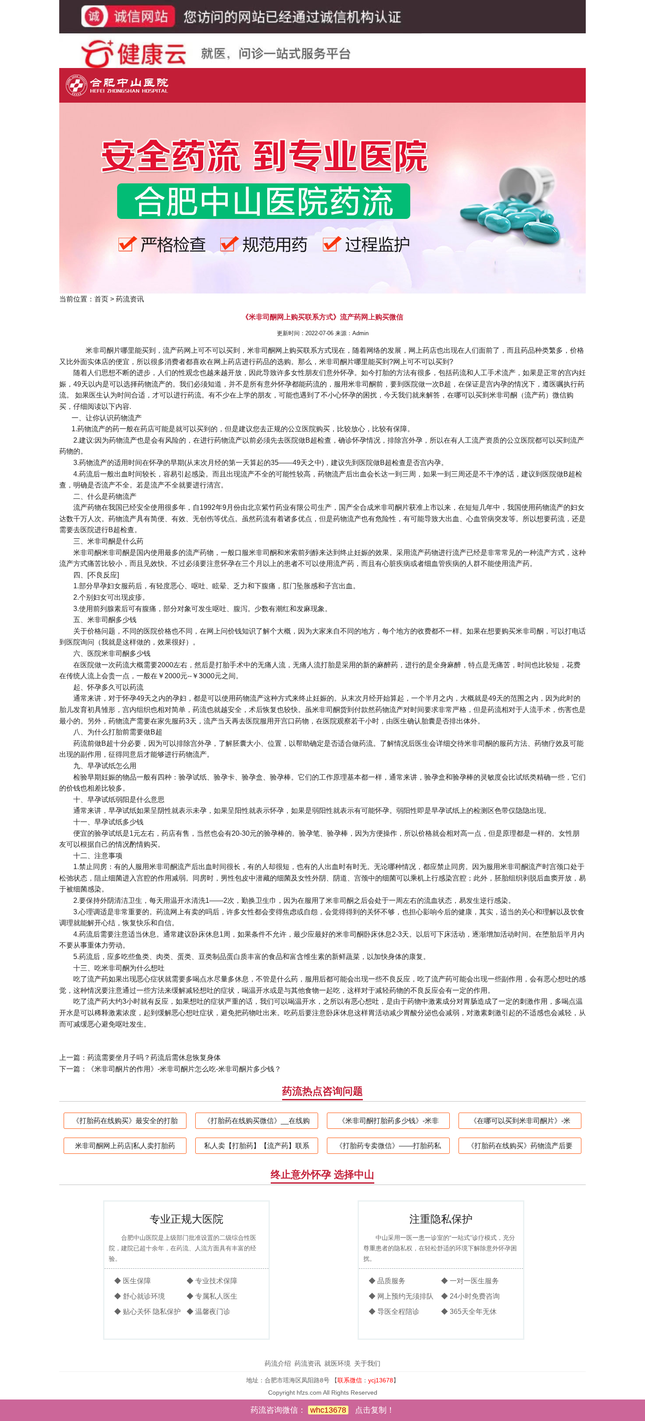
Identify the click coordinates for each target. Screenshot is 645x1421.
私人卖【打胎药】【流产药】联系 (256, 1145)
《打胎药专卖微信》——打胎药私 (388, 1145)
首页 (101, 299)
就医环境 (337, 1363)
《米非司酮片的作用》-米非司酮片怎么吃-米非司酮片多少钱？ (184, 1069)
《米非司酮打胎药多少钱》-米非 (388, 1120)
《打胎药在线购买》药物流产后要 (520, 1145)
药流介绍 (278, 1363)
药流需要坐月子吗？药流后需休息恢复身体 (154, 1057)
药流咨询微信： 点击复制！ (322, 1410)
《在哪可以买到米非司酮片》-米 (520, 1120)
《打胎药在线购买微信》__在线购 (257, 1120)
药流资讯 (130, 299)
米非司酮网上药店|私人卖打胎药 (125, 1145)
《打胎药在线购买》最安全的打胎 (125, 1120)
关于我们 (367, 1363)
